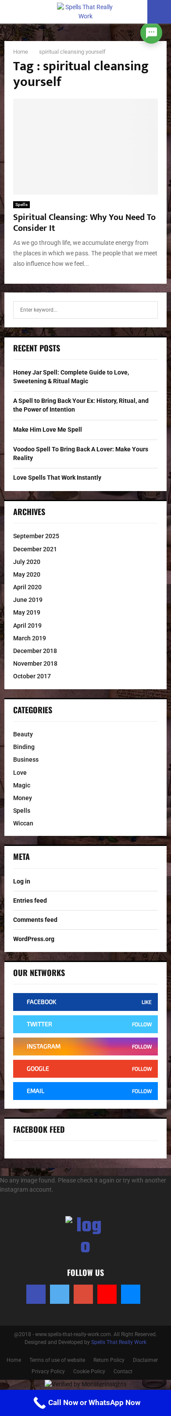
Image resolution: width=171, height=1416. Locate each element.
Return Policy (109, 1360)
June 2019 (28, 599)
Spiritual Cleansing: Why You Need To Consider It (84, 223)
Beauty (23, 734)
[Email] (130, 1294)
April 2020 (27, 587)
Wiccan (23, 823)
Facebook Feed (39, 1129)
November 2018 (35, 663)
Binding (24, 746)
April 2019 (27, 625)
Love (20, 772)
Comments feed (35, 919)
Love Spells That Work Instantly (57, 477)
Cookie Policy (89, 1371)
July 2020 (26, 561)
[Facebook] (36, 1294)
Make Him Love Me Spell (47, 429)
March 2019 (29, 638)
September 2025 (36, 536)
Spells (21, 204)
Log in (21, 881)
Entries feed (30, 900)
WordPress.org (33, 938)
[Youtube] (107, 1294)
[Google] (83, 1294)
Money (22, 797)
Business (26, 759)
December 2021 (35, 549)
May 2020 (26, 574)
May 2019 (26, 612)
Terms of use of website (57, 1360)
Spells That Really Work (118, 1342)
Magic (21, 785)
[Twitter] (59, 1294)
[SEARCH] (149, 310)
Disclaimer (145, 1360)
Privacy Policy (48, 1371)
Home (14, 1360)
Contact (123, 1371)
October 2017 (32, 676)
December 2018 (35, 650)
